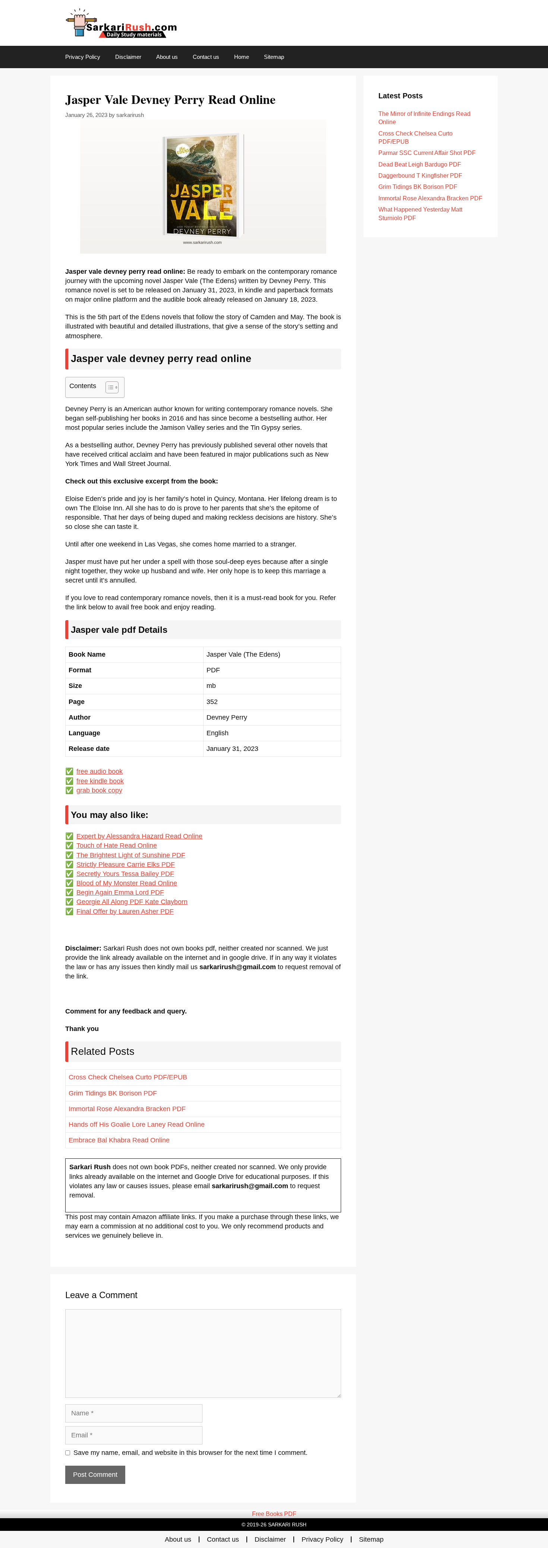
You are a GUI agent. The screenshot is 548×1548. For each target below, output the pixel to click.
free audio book (99, 771)
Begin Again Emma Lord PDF (120, 892)
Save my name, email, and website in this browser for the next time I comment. (190, 1452)
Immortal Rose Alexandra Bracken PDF (127, 1109)
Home (241, 57)
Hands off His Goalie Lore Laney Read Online (137, 1124)
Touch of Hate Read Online (116, 845)
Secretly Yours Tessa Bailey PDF (125, 874)
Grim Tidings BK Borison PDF (113, 1093)
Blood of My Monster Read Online (126, 883)
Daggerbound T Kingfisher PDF (420, 175)
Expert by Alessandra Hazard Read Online (139, 836)
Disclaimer (128, 57)
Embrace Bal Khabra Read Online (119, 1140)
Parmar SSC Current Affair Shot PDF (427, 153)
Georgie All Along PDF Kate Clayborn (132, 901)
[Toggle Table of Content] (108, 387)
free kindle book (100, 781)
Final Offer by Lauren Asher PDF (125, 911)
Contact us (206, 57)
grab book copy (99, 790)
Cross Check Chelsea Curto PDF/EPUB (128, 1077)
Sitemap (274, 57)
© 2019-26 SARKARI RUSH (274, 1525)
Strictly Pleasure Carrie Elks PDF (125, 864)
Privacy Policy (82, 57)
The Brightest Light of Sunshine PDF (130, 855)
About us (167, 57)
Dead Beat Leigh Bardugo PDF (419, 164)
